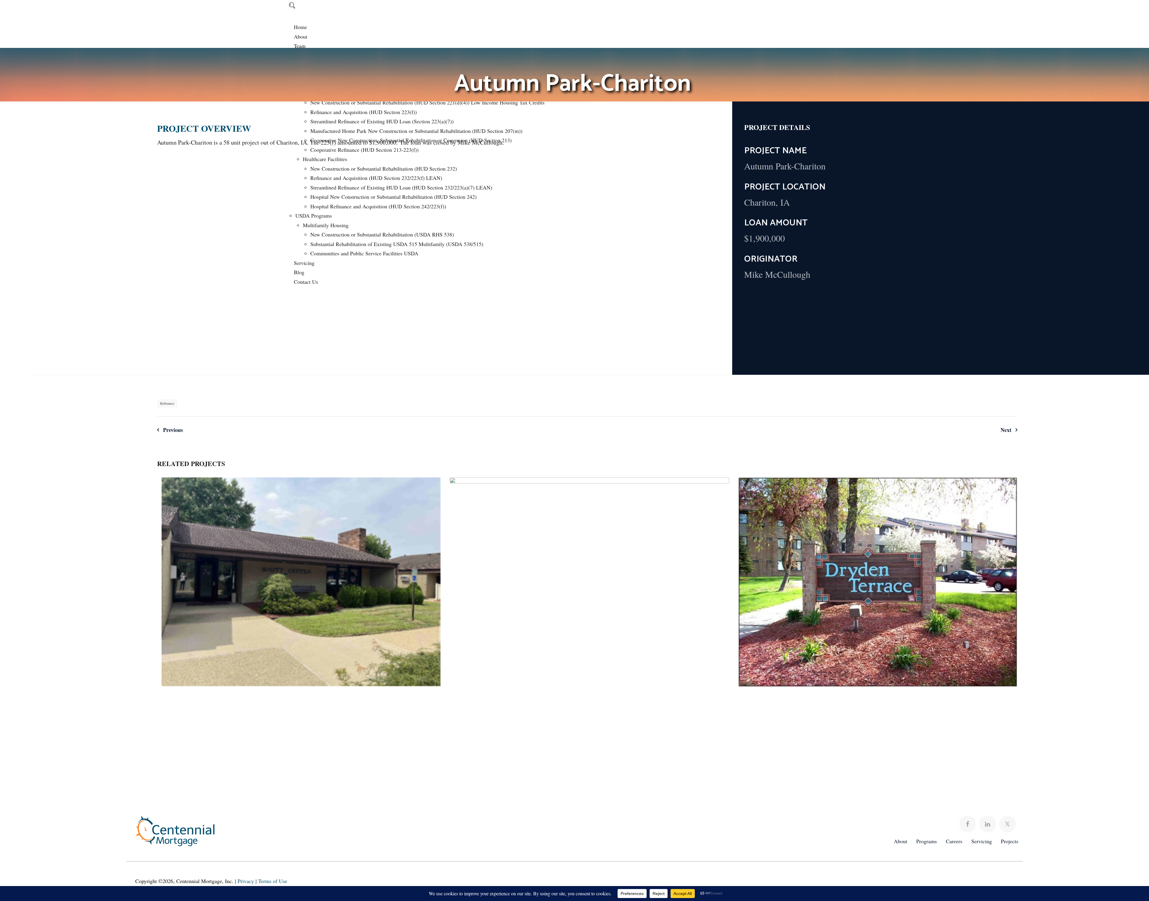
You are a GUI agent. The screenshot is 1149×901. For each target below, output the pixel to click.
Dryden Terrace (878, 581)
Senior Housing (330, 593)
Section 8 (293, 593)
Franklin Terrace (301, 581)
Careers (954, 841)
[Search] (292, 5)
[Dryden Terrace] (1007, 494)
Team (300, 45)
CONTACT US (988, 774)
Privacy (246, 881)
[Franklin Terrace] (430, 494)
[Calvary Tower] (719, 494)
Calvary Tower (589, 601)
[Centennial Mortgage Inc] (158, 12)
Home (300, 27)
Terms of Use (272, 881)
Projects (1009, 841)
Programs (926, 841)
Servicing (981, 841)
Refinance (167, 403)
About (300, 36)
